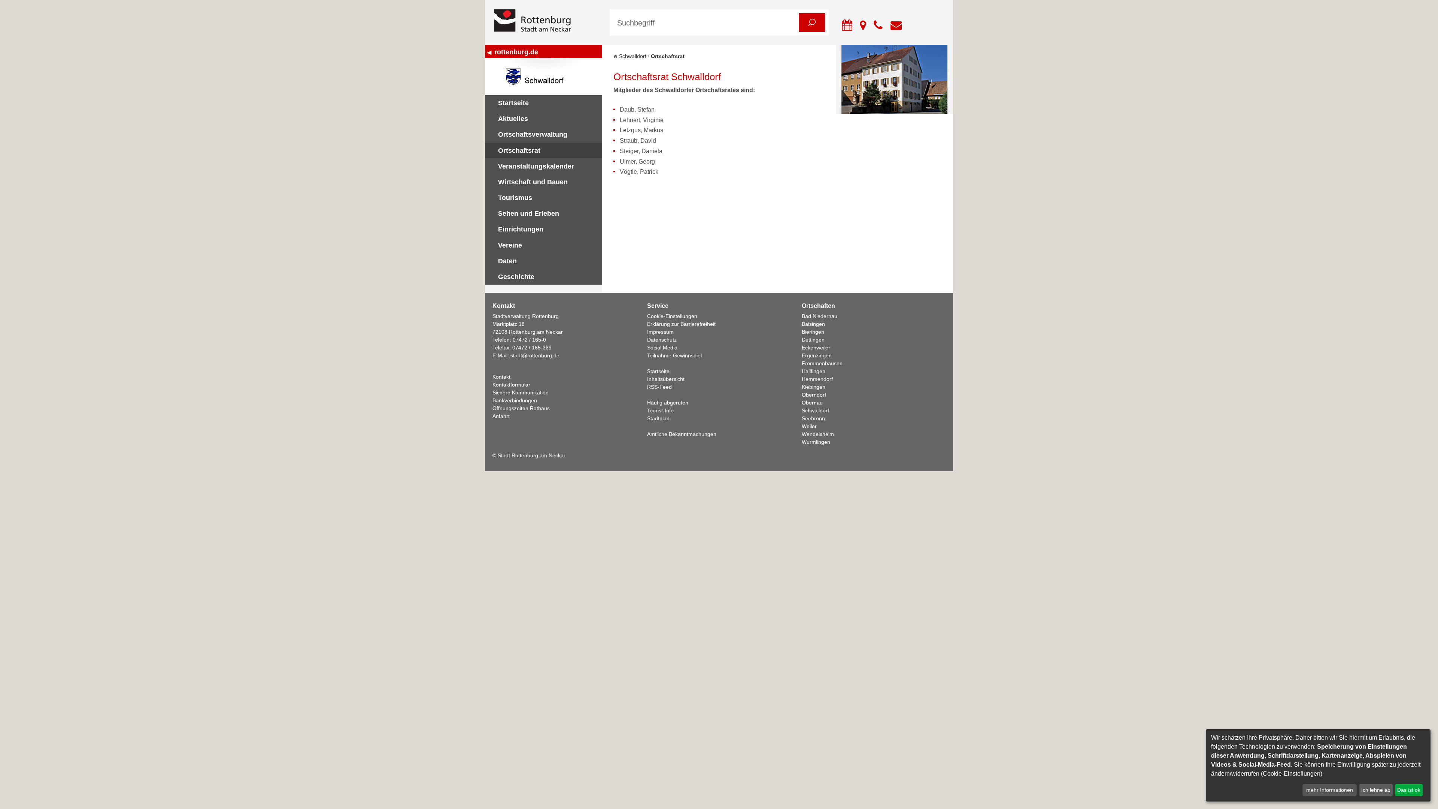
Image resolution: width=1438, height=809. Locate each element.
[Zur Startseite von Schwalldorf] (543, 76)
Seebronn (813, 418)
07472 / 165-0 (529, 340)
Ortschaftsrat (519, 150)
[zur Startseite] (546, 21)
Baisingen (813, 324)
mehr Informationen (1329, 790)
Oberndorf (814, 395)
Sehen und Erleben (528, 213)
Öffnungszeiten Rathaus (521, 408)
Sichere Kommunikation (520, 393)
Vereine (510, 245)
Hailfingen (813, 371)
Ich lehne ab (1375, 790)
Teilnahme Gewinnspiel (674, 355)
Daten (507, 261)
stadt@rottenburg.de (534, 355)
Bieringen (813, 332)
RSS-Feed (659, 387)
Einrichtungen (520, 229)
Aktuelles (513, 118)
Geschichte (516, 277)
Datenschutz (662, 340)
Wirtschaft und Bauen (533, 182)
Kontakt (501, 377)
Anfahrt (501, 416)
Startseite (513, 103)
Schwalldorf (632, 56)
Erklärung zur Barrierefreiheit (681, 324)
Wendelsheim (818, 434)
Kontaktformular (511, 385)
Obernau (812, 403)
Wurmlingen (816, 442)
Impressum (660, 332)
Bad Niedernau (819, 316)
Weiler (809, 426)
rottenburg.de (516, 52)
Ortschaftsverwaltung (532, 134)
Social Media (662, 348)
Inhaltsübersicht (666, 379)
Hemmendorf (817, 379)
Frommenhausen (822, 363)
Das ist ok (1408, 790)
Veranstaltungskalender (536, 166)
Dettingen (813, 340)
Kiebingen (813, 387)
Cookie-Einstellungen (672, 316)
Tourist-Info (660, 410)
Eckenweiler (816, 348)
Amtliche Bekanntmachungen (681, 434)
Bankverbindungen (514, 400)
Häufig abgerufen (667, 403)
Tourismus (515, 198)
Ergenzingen (817, 355)
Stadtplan (658, 418)
